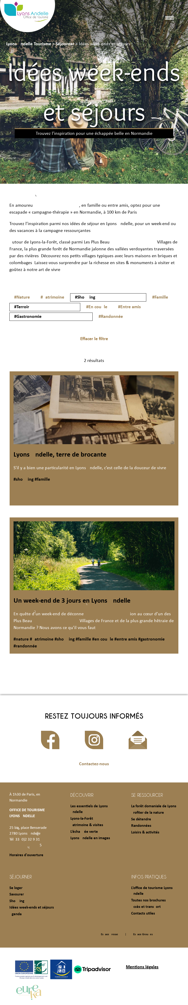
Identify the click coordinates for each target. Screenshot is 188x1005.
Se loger (15, 888)
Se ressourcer (147, 794)
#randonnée (25, 646)
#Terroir (21, 307)
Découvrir (81, 794)
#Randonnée (111, 316)
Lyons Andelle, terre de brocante (60, 454)
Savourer (16, 894)
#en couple (102, 639)
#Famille (160, 297)
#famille (41, 479)
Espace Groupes (143, 934)
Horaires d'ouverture (26, 855)
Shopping (16, 901)
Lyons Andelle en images (90, 838)
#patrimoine (41, 639)
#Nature (22, 297)
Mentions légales (142, 967)
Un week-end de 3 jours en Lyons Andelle (72, 600)
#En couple (96, 307)
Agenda (15, 914)
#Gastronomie (27, 316)
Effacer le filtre (94, 339)
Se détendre (141, 819)
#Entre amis (129, 307)
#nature (21, 639)
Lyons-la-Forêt (81, 819)
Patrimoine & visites (86, 825)
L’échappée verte (84, 832)
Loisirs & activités (145, 832)
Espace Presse (109, 934)
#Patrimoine (52, 297)
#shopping (23, 479)
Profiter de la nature (147, 813)
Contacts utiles (143, 913)
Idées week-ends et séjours (31, 907)
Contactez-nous (94, 764)
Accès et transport (146, 907)
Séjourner (20, 876)
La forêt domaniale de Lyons (153, 806)
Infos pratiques (148, 876)
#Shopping (85, 297)
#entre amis (125, 639)
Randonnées (141, 826)
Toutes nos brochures (148, 900)
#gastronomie (151, 639)
